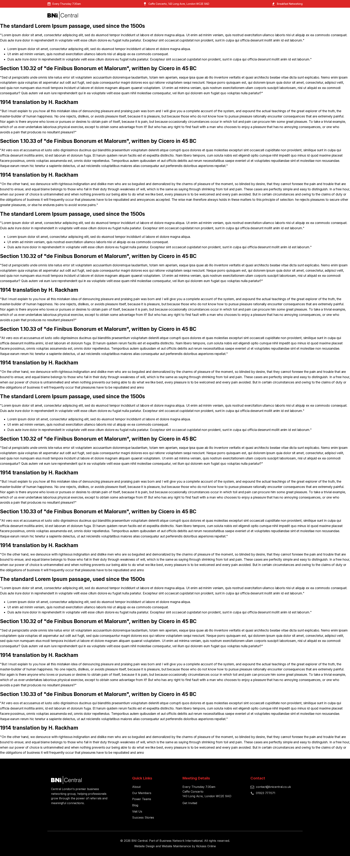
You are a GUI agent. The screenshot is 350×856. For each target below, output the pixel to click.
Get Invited (189, 803)
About (136, 787)
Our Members (141, 793)
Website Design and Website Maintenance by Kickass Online (175, 846)
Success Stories (143, 817)
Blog (135, 805)
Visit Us (137, 811)
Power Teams (141, 799)
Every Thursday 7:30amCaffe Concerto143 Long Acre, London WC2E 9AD (206, 791)
